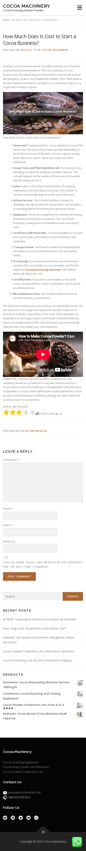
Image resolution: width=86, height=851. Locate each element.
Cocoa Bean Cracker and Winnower (26, 767)
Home (6, 19)
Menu (79, 7)
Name (8, 508)
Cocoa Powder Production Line (23, 772)
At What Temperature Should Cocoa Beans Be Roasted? (39, 619)
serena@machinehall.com (24, 792)
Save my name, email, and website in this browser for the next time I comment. (43, 564)
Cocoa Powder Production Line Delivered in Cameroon (38, 651)
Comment (11, 460)
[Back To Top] (43, 832)
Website (9, 541)
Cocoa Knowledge (33, 431)
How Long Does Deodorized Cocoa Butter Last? (34, 628)
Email (8, 525)
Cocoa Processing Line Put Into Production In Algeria (37, 660)
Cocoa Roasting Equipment (20, 762)
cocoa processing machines (43, 269)
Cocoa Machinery (26, 6)
